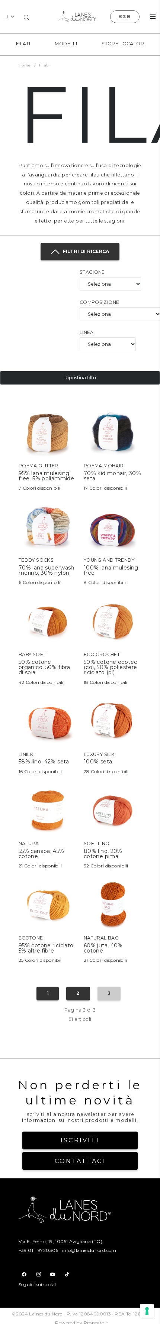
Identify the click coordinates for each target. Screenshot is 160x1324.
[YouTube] (53, 1274)
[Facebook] (24, 1274)
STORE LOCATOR (123, 43)
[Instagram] (38, 1274)
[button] (9, 17)
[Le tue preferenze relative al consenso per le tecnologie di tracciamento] (147, 1311)
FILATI (23, 43)
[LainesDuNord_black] (77, 16)
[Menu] (152, 16)
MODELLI (66, 43)
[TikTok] (67, 1274)
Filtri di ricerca (84, 251)
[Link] (47, 447)
